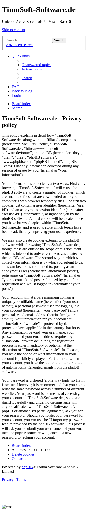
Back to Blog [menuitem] (22, 91)
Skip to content (13, 30)
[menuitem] (36, 65)
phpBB (27, 467)
